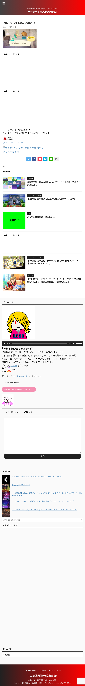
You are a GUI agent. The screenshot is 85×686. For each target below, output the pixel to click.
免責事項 (43, 670)
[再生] (4, 344)
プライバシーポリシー (31, 670)
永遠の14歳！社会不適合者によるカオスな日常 (42, 680)
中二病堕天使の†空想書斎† (42, 12)
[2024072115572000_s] (45, 159)
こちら (14, 365)
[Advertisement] (22, 72)
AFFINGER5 (66, 683)
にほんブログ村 (11, 152)
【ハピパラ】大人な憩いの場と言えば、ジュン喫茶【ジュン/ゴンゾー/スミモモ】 (44, 509)
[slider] (79, 343)
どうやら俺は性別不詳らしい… (41, 217)
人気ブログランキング (13, 142)
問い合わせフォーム (55, 670)
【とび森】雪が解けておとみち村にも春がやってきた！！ (53, 198)
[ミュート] (74, 344)
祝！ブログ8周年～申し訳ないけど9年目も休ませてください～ (37, 476)
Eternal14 (22, 376)
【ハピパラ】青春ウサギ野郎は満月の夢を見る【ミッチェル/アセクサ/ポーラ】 (43, 501)
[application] (42, 343)
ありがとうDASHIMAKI (21, 485)
